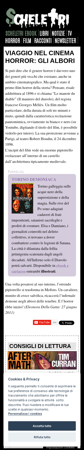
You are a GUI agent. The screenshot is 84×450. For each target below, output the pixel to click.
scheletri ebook (21, 33)
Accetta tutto (42, 426)
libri (44, 33)
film (27, 40)
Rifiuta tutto (42, 437)
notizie (58, 33)
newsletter (65, 40)
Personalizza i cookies (25, 413)
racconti (43, 40)
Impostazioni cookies (60, 447)
